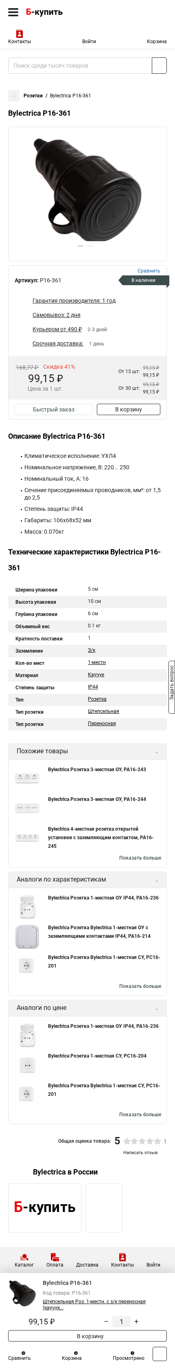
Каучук (96, 674)
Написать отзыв (140, 1152)
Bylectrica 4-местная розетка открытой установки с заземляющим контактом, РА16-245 (101, 837)
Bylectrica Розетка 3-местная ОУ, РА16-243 (97, 769)
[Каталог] (13, 12)
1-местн (97, 662)
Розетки (33, 96)
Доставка (87, 1265)
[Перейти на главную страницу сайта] (61, 12)
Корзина (157, 41)
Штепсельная (103, 711)
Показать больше (140, 858)
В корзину (128, 409)
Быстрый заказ (53, 409)
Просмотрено (128, 1358)
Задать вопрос (172, 684)
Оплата (54, 1265)
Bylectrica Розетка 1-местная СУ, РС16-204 (97, 1056)
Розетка (97, 699)
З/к (91, 650)
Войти (89, 41)
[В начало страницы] (160, 1354)
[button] (80, 246)
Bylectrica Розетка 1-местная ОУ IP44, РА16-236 (103, 898)
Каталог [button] (24, 1265)
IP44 (93, 687)
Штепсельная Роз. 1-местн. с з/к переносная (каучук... (94, 1305)
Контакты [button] (19, 41)
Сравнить (19, 1358)
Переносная (102, 723)
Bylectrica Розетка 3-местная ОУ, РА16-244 (97, 799)
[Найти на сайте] (159, 65)
